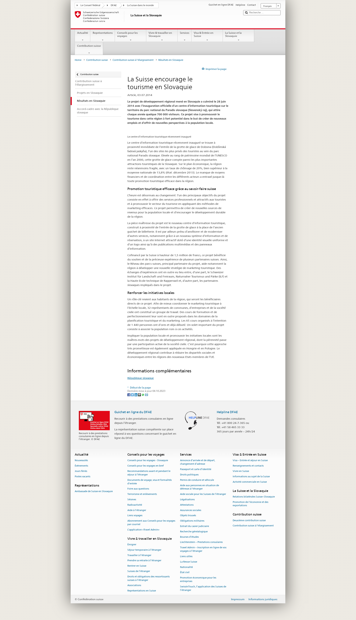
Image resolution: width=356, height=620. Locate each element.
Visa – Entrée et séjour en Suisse (250, 460)
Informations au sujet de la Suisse (251, 476)
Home (78, 60)
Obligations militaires (192, 520)
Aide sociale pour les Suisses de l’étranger (203, 494)
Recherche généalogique (194, 531)
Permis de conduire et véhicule (197, 480)
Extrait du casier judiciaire (194, 526)
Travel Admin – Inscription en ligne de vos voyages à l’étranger (203, 549)
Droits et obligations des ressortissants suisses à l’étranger (148, 578)
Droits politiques (189, 474)
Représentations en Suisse (141, 590)
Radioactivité (134, 504)
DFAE (114, 5)
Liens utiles (186, 556)
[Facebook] (129, 394)
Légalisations (187, 499)
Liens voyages (134, 515)
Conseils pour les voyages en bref (145, 465)
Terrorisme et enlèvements (142, 494)
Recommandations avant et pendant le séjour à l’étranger (148, 473)
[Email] (146, 394)
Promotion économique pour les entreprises (198, 579)
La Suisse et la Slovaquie (233, 34)
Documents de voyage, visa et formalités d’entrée (149, 482)
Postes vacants (82, 476)
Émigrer (131, 544)
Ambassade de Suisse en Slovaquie (94, 491)
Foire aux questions (138, 488)
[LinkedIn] (136, 394)
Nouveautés (81, 460)
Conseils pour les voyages (127, 34)
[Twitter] (132, 394)
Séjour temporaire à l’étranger (144, 549)
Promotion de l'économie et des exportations (250, 504)
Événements (81, 465)
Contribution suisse (89, 45)
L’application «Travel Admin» (143, 529)
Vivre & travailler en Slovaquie (160, 34)
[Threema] (139, 394)
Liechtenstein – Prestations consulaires (201, 542)
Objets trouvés (188, 515)
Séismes (131, 499)
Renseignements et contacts (248, 465)
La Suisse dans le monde (140, 5)
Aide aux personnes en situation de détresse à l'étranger (199, 487)
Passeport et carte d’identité (195, 469)
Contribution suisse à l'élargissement (133, 60)
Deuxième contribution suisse (249, 520)
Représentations (103, 32)
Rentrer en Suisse (136, 565)
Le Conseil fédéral (90, 5)
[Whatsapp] (143, 394)
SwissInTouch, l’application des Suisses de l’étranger (203, 588)
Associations (134, 585)
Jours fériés (81, 471)
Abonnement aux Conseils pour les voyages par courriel (151, 522)
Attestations (187, 504)
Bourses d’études (189, 536)
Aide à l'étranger (136, 510)
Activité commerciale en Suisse (250, 481)
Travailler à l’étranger (139, 555)
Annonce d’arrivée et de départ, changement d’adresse (197, 462)
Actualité (82, 32)
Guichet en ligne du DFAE (133, 412)
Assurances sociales (190, 510)
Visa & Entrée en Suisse (203, 34)
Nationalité (186, 567)
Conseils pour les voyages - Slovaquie (147, 460)
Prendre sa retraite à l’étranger (144, 560)
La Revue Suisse (188, 561)
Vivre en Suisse (241, 471)
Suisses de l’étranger (138, 571)
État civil (184, 572)
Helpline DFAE (227, 412)
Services (184, 32)
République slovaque (140, 378)
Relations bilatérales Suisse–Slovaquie (254, 496)
